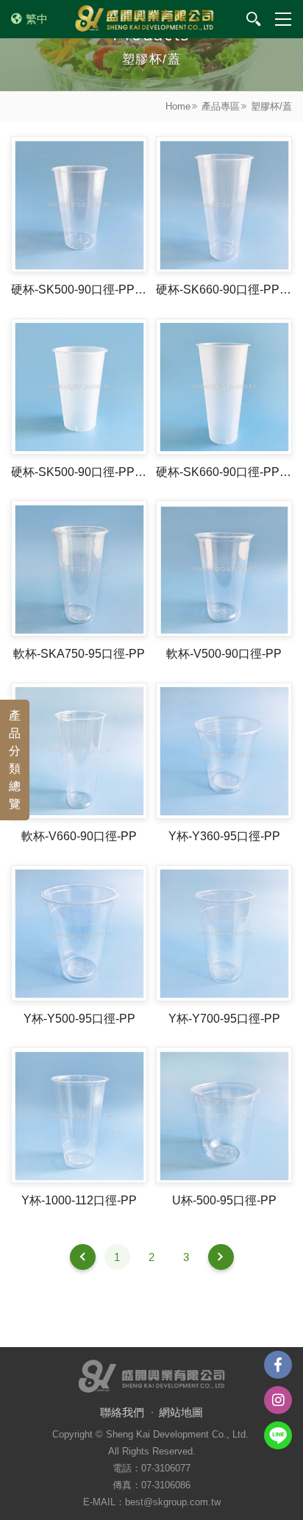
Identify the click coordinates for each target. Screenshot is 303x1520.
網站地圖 (181, 1412)
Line (278, 1435)
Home (177, 106)
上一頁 (83, 1257)
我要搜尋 (253, 19)
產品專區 (221, 106)
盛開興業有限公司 (144, 19)
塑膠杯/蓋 (271, 106)
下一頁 (221, 1257)
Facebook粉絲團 (278, 1365)
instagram (278, 1400)
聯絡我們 (122, 1412)
